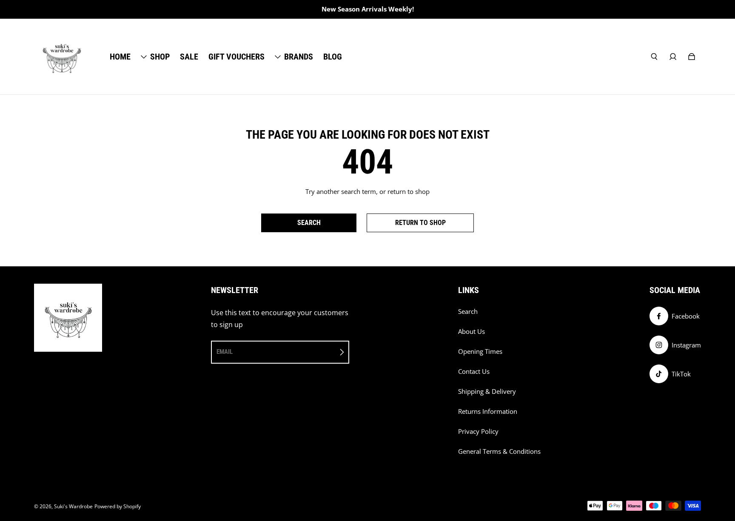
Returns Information (487, 411)
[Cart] (691, 56)
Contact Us (474, 371)
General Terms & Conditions (499, 451)
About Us (471, 331)
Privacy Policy (478, 431)
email (225, 352)
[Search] (654, 56)
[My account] (673, 56)
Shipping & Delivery (487, 391)
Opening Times (480, 351)
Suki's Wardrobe (73, 506)
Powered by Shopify (117, 506)
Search (468, 311)
